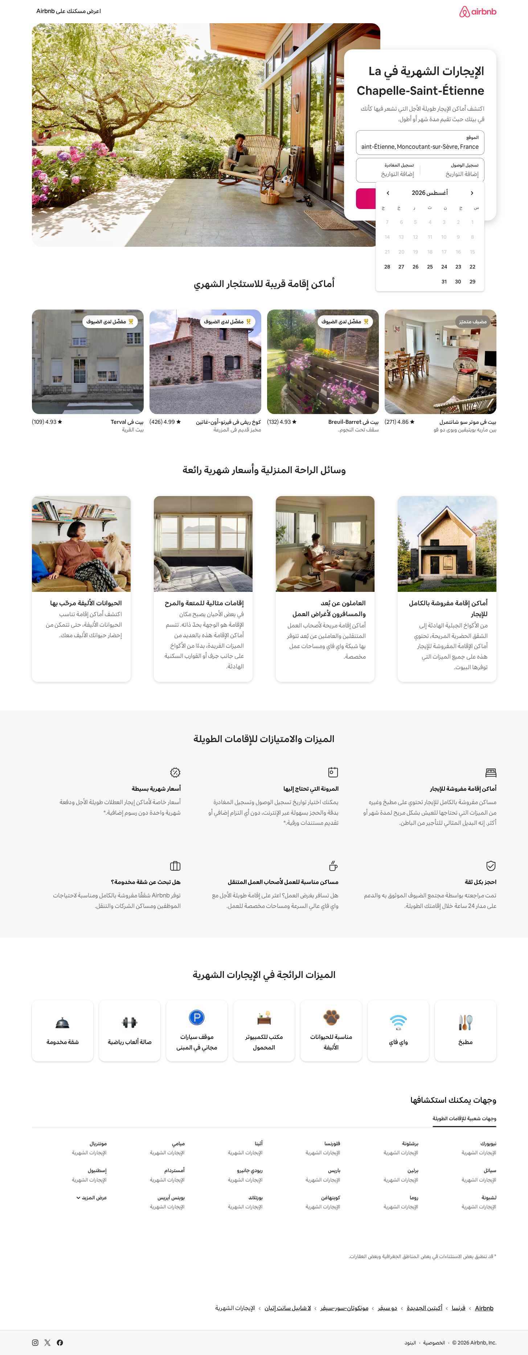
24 (444, 266)
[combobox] (420, 147)
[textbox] (452, 174)
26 (415, 266)
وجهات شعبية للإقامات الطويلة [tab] (464, 1118)
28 (387, 266)
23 (458, 266)
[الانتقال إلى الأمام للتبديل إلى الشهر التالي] (388, 193)
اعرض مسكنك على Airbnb (68, 11)
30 (458, 281)
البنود (410, 1342)
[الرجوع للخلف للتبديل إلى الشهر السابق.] (472, 193)
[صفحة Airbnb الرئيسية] (477, 11)
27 (401, 266)
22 (472, 266)
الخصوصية (434, 1342)
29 (472, 281)
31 (444, 281)
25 (430, 266)
